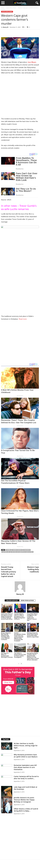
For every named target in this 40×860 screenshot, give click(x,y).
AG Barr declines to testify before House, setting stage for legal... (26, 745)
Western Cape (6, 552)
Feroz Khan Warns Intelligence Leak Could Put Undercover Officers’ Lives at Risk (32, 617)
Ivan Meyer (32, 62)
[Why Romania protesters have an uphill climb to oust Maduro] (6, 757)
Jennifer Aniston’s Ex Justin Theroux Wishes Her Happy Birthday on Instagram (24, 800)
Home (2, 8)
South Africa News (11, 8)
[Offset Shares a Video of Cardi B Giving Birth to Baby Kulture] (6, 815)
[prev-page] (19, 663)
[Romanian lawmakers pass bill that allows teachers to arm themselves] (6, 772)
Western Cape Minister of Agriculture (22, 552)
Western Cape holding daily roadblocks (33, 569)
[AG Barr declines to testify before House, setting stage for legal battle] (6, 746)
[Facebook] (16, 33)
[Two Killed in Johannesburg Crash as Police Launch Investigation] (20, 647)
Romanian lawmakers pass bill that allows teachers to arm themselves (25, 767)
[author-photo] (20, 586)
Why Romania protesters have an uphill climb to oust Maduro (25, 756)
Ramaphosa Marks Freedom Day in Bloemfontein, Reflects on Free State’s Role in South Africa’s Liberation (33, 656)
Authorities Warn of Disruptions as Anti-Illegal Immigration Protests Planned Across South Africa (7, 616)
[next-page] (21, 663)
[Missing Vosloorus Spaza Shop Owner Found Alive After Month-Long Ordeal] (33, 627)
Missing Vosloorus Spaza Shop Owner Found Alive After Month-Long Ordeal (33, 635)
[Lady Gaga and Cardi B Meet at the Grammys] (6, 794)
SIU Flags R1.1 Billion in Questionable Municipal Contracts (7, 655)
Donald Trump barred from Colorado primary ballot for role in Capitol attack (8, 571)
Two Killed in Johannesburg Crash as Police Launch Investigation (20, 655)
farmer (9, 550)
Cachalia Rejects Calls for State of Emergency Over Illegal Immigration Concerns (19, 616)
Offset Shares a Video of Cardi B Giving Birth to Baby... (26, 810)
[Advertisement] (20, 96)
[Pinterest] (26, 33)
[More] (32, 33)
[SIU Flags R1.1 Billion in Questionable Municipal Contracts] (7, 647)
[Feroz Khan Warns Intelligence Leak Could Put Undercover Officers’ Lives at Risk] (33, 608)
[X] (21, 33)
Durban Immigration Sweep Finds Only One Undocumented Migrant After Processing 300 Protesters (20, 637)
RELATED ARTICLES (12, 600)
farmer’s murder (17, 550)
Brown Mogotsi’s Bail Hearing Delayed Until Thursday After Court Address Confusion (6, 636)
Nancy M (5, 27)
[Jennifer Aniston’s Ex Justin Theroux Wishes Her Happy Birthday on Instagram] (6, 805)
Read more (22, 319)
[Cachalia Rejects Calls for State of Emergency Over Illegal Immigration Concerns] (20, 608)
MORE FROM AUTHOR (27, 600)
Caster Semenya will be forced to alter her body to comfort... (26, 777)
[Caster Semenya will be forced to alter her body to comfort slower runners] (6, 779)
